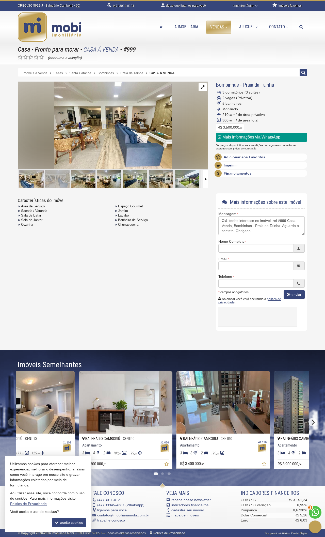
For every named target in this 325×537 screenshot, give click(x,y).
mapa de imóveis (185, 515)
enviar (296, 295)
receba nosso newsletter (191, 500)
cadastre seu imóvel (187, 510)
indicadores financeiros (189, 505)
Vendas (217, 27)
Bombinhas (227, 85)
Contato (277, 26)
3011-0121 (123, 6)
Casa (24, 49)
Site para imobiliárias (277, 533)
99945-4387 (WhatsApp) (120, 505)
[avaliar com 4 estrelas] (36, 57)
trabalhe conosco (111, 520)
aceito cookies (71, 522)
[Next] (312, 422)
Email (222, 259)
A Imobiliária (186, 26)
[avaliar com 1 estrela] (20, 57)
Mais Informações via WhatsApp (250, 137)
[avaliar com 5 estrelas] (41, 57)
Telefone (225, 276)
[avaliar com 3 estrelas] (30, 57)
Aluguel (246, 26)
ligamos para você (112, 510)
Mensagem (227, 214)
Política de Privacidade (169, 533)
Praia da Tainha (258, 85)
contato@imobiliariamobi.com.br (123, 515)
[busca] (301, 27)
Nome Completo (231, 241)
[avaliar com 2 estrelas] (25, 57)
